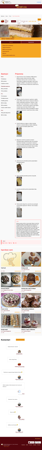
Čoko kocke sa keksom (31, 303)
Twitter (27, 444)
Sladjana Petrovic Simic (6, 21)
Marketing (5, 445)
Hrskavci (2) (31, 262)
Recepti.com (21, 6)
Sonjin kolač (11, 323)
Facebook (23, 444)
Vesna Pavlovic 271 (19, 379)
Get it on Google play (38, 442)
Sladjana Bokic (19, 353)
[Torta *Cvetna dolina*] (27, 91)
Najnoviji (11, 42)
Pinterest (38, 444)
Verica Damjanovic (19, 406)
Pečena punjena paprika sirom (9, 55)
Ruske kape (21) (6, 51)
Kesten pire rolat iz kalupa (31, 282)
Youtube (30, 444)
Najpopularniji (31, 42)
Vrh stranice (37, 438)
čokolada (5, 242)
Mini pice (4, 53)
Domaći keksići (11, 282)
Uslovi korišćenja (15, 444)
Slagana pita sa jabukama (8, 45)
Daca (23, 393)
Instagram (34, 444)
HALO (8, 446)
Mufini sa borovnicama (7, 49)
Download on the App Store (31, 442)
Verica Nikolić (21, 419)
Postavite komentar (20, 339)
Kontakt (8, 445)
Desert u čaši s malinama (31, 323)
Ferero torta (11, 303)
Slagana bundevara (6, 47)
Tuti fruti (11, 262)
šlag (11, 242)
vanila (15, 242)
